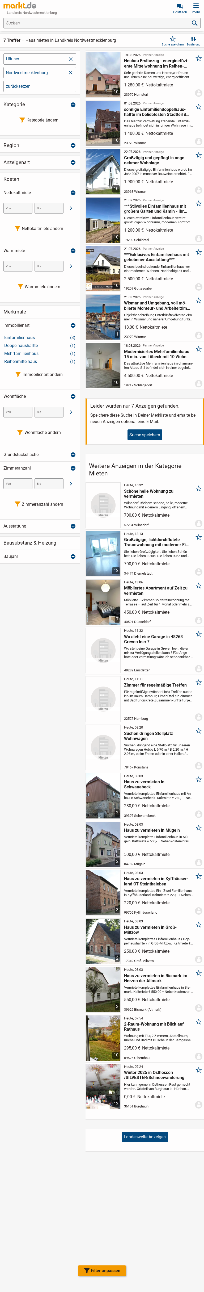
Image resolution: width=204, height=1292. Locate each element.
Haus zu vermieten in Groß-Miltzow (150, 930)
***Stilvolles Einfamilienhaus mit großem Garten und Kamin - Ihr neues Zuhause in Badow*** (155, 209)
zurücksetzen (18, 86)
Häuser (12, 58)
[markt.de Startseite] (19, 5)
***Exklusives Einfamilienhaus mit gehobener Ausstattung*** (156, 257)
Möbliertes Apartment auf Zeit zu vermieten (156, 591)
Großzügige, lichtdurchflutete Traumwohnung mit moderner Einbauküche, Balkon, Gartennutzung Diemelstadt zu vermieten (157, 542)
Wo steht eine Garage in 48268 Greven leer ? (153, 639)
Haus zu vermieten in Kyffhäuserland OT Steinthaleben (156, 881)
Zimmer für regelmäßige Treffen (155, 685)
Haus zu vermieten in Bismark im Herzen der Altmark (155, 978)
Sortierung (193, 44)
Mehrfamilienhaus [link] (39, 353)
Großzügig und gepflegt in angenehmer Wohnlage (155, 160)
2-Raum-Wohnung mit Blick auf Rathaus (154, 1027)
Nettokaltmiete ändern (42, 228)
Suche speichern (173, 44)
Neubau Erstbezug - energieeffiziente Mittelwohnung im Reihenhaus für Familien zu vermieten (156, 63)
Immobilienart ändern (43, 374)
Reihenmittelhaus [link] (39, 361)
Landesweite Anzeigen (145, 1136)
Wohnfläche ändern (42, 432)
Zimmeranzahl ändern (42, 504)
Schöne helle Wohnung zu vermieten (148, 494)
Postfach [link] (180, 12)
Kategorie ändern (42, 120)
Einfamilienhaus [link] (39, 337)
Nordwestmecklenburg (27, 72)
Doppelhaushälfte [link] (39, 345)
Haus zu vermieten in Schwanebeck (144, 784)
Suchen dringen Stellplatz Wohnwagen (148, 736)
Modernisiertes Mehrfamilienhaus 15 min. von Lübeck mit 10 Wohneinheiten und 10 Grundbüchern (156, 354)
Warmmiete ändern (42, 286)
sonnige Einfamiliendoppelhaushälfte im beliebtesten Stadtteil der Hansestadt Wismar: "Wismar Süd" (157, 112)
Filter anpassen (105, 1270)
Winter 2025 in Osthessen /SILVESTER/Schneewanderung (154, 1075)
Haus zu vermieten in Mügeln (152, 830)
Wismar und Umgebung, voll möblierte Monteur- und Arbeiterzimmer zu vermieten (156, 305)
